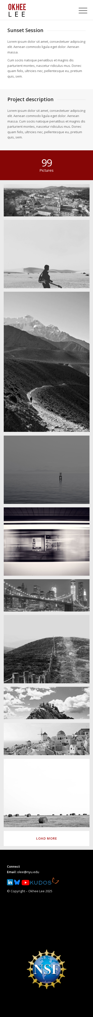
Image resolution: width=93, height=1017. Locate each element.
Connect (13, 866)
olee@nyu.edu (28, 872)
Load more (46, 838)
